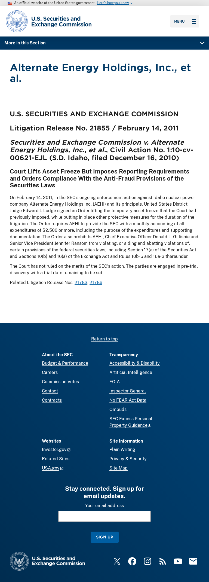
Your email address (104, 505)
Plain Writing (122, 449)
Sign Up (104, 537)
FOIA (114, 381)
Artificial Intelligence (130, 372)
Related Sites (55, 458)
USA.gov (50, 468)
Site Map (118, 468)
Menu (179, 21)
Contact (50, 391)
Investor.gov (54, 449)
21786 (96, 282)
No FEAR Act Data (127, 400)
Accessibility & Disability (134, 363)
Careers (50, 372)
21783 (81, 282)
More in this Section (24, 42)
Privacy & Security (128, 458)
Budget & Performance (65, 363)
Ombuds (118, 409)
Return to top (104, 339)
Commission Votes (60, 381)
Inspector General (127, 391)
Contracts (52, 400)
